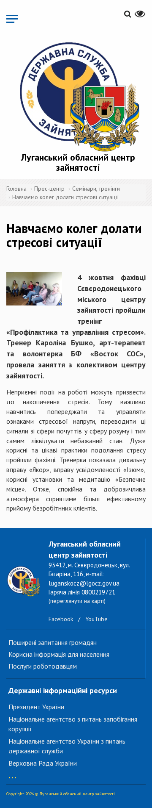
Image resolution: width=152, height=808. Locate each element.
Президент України (36, 706)
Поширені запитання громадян (52, 642)
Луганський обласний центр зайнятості (78, 162)
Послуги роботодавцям (42, 666)
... (12, 773)
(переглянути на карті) (77, 601)
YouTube (96, 619)
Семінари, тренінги (96, 188)
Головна (16, 188)
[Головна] (78, 95)
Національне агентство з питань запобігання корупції (72, 724)
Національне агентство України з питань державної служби (66, 746)
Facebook (61, 619)
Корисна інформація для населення (58, 654)
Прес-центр (49, 188)
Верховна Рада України (42, 763)
